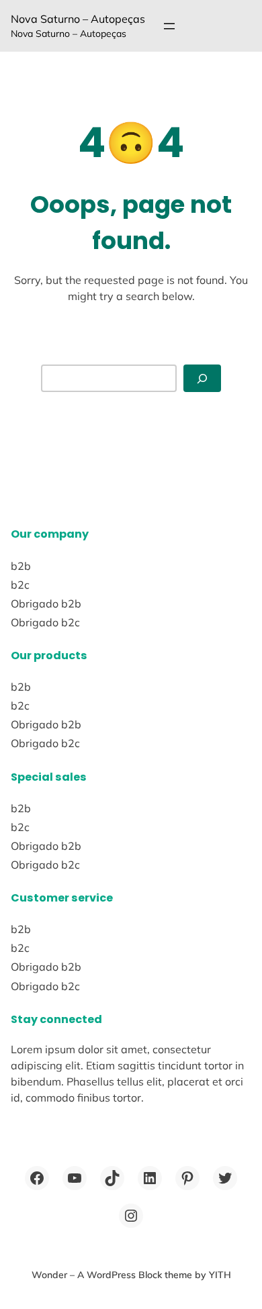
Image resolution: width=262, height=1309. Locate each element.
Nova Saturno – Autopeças (78, 19)
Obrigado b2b (46, 603)
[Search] (202, 378)
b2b (21, 566)
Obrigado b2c (45, 622)
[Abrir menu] (169, 26)
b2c (20, 584)
